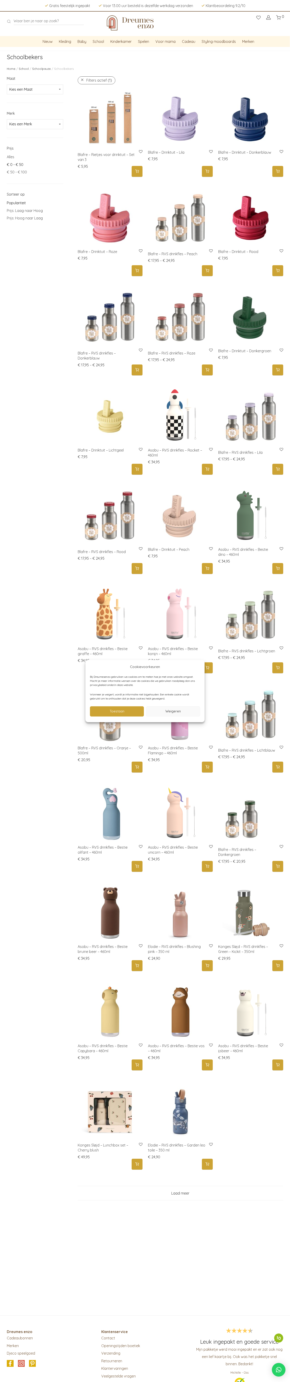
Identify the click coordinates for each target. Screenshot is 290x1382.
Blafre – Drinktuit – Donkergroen (244, 351)
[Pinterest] (32, 1363)
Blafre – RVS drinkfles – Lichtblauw (246, 750)
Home (11, 68)
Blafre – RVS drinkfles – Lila (240, 452)
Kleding (65, 41)
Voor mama (165, 41)
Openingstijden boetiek (120, 1345)
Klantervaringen (114, 1368)
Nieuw (48, 41)
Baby (81, 41)
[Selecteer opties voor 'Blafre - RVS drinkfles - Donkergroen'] (277, 866)
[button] (207, 171)
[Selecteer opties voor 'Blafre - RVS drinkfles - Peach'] (207, 270)
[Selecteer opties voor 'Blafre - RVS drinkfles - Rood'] (137, 568)
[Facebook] (10, 1363)
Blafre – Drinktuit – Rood (238, 251)
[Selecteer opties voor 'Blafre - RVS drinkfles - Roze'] (207, 370)
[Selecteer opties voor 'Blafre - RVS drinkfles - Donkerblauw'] (137, 370)
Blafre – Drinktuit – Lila (166, 152)
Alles (10, 157)
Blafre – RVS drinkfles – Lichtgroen (246, 651)
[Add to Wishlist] (210, 152)
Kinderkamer (121, 41)
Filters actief (99, 80)
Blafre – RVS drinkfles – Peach (172, 254)
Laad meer (180, 1193)
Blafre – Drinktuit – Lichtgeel (101, 450)
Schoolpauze (41, 68)
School (98, 41)
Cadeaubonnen (20, 1338)
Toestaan (117, 711)
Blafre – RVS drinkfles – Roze (171, 353)
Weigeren (173, 711)
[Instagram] (21, 1363)
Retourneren (111, 1361)
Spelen (143, 41)
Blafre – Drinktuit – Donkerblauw (244, 152)
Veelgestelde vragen (118, 1376)
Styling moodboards (219, 41)
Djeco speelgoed (21, 1353)
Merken (248, 41)
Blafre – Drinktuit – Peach (168, 549)
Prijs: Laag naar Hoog (25, 210)
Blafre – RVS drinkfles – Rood (102, 551)
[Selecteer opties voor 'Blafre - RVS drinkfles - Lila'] (277, 469)
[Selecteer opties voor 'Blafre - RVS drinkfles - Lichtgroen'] (277, 667)
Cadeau (188, 41)
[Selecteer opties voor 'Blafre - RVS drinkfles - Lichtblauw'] (277, 767)
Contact (108, 1338)
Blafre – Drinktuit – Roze (97, 251)
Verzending (110, 1353)
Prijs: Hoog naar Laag (25, 218)
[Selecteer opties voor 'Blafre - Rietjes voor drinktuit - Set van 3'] (137, 171)
